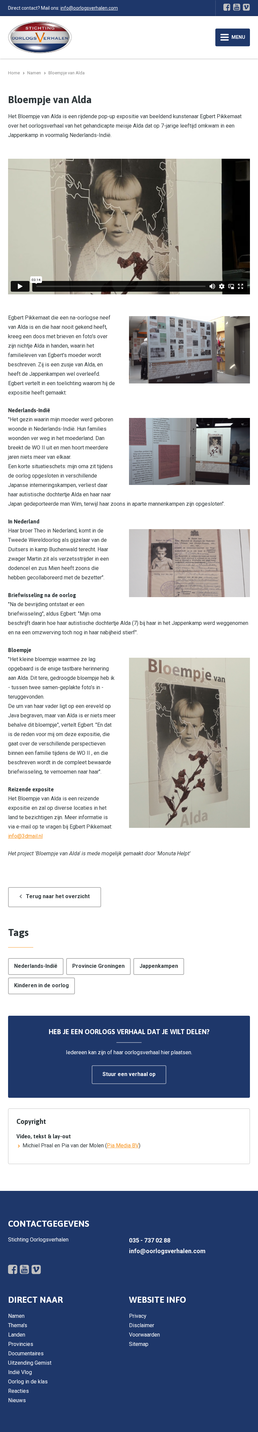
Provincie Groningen (98, 966)
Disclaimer (141, 1325)
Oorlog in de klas (28, 1381)
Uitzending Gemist (29, 1363)
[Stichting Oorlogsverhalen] (40, 37)
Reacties (18, 1391)
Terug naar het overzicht (58, 896)
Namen (16, 1316)
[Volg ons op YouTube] (236, 7)
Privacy (137, 1316)
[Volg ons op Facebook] (226, 7)
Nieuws (17, 1400)
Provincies (20, 1344)
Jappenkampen (158, 966)
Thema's (17, 1325)
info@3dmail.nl (25, 836)
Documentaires (26, 1353)
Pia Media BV (123, 1145)
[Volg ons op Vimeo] (246, 7)
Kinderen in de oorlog (41, 985)
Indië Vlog (20, 1372)
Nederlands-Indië (35, 966)
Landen (16, 1335)
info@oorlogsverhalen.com (89, 8)
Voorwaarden (144, 1335)
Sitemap (138, 1344)
